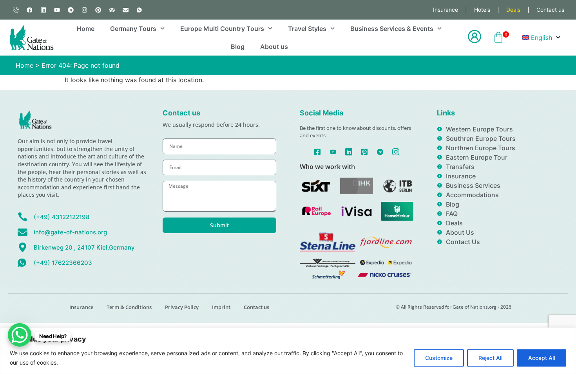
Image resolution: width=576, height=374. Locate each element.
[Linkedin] (43, 10)
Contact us (550, 9)
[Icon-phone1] (16, 10)
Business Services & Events (391, 28)
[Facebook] (317, 151)
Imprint (221, 307)
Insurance (445, 9)
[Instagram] (84, 10)
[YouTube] (333, 151)
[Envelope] (125, 10)
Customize (439, 357)
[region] (288, 350)
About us (274, 46)
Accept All (541, 357)
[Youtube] (57, 10)
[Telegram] (70, 10)
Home (85, 28)
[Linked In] (349, 151)
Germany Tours (133, 28)
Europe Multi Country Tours (222, 28)
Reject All (490, 357)
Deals (513, 9)
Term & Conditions (129, 307)
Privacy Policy (182, 307)
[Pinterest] (98, 10)
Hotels (482, 9)
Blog (238, 46)
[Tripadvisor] (112, 10)
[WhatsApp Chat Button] (19, 335)
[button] (498, 37)
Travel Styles (307, 28)
